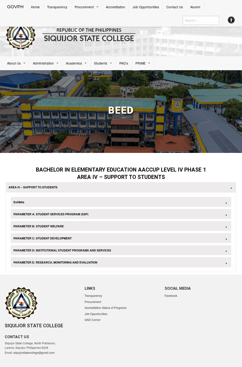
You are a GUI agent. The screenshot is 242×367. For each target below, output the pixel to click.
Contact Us (174, 6)
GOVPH (15, 6)
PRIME (140, 63)
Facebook (170, 296)
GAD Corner (92, 320)
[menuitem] (15, 7)
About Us (14, 63)
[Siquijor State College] (77, 34)
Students (100, 63)
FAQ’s (123, 63)
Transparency (57, 6)
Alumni (195, 6)
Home (35, 6)
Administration (43, 63)
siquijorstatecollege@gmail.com (34, 352)
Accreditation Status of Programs (105, 308)
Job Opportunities (146, 6)
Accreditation (115, 6)
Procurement (84, 6)
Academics (74, 63)
